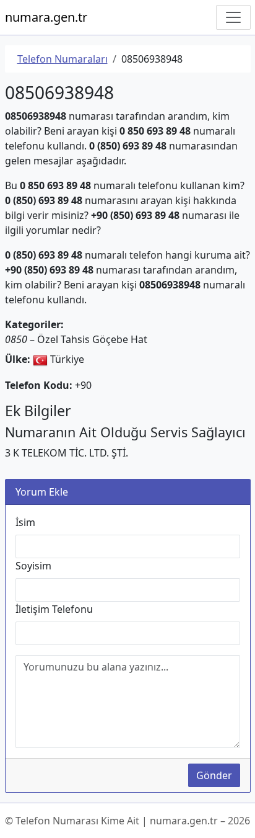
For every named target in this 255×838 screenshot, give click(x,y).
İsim (25, 522)
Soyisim (33, 566)
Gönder (214, 775)
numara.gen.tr (46, 17)
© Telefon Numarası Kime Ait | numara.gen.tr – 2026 (127, 820)
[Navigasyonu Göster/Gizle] (233, 17)
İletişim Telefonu (54, 609)
